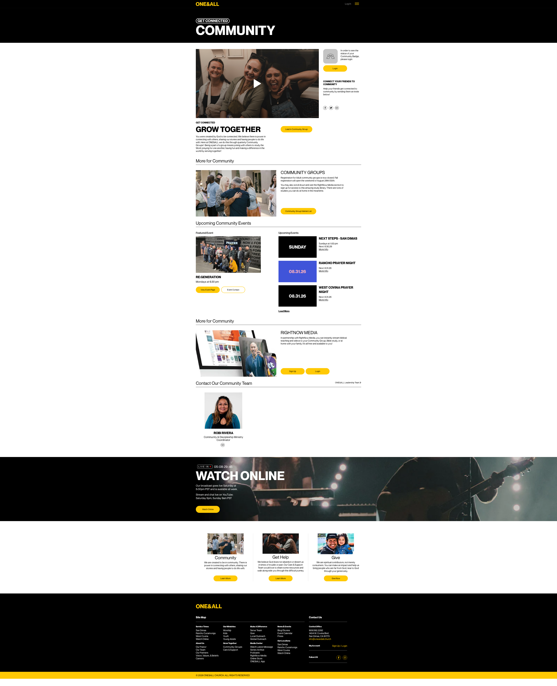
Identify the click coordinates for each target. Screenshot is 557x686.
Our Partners (202, 652)
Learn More (225, 578)
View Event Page (208, 289)
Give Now (336, 578)
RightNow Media (258, 655)
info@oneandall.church (320, 639)
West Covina (202, 636)
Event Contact (233, 289)
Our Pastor (201, 646)
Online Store (256, 658)
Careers (200, 658)
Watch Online (208, 509)
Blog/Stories (283, 630)
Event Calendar (284, 633)
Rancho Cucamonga (206, 633)
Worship (227, 630)
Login (335, 68)
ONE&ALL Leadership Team (347, 382)
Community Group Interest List (298, 211)
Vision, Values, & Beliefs (207, 655)
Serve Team (256, 630)
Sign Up (292, 371)
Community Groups (232, 646)
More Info (323, 249)
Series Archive (257, 649)
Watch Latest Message (261, 646)
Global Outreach (258, 639)
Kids (225, 633)
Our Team (200, 649)
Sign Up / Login (339, 645)
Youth (226, 636)
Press (280, 636)
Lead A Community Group (296, 129)
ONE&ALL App (257, 661)
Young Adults (229, 639)
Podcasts (255, 652)
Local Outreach (257, 636)
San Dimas (201, 630)
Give (252, 633)
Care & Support (230, 649)
